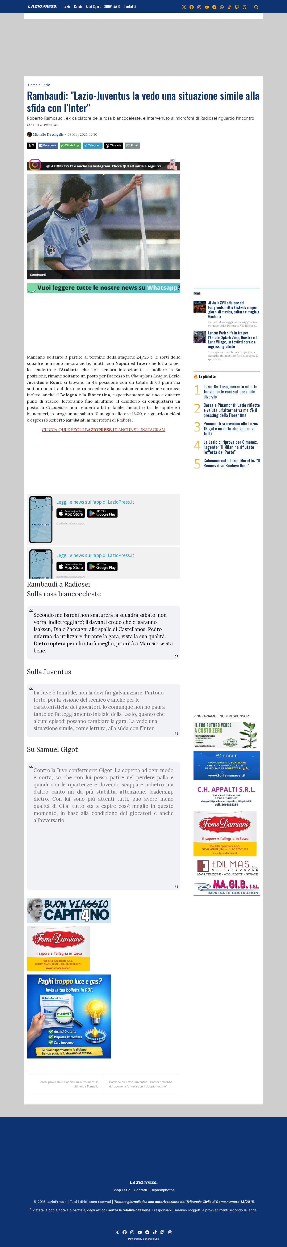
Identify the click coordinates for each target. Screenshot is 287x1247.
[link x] (184, 6)
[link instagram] (199, 6)
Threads (115, 145)
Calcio (78, 6)
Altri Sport (93, 6)
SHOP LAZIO (112, 6)
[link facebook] (191, 6)
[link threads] (244, 6)
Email (134, 145)
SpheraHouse (151, 1238)
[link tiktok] (229, 6)
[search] (256, 6)
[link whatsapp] (222, 6)
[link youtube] (207, 6)
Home (32, 85)
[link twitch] (237, 6)
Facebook (49, 145)
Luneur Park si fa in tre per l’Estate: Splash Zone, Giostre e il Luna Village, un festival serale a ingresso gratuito (232, 339)
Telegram (94, 145)
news (197, 293)
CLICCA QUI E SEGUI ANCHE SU (103, 429)
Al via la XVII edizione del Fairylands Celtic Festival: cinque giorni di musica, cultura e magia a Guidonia (233, 309)
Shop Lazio (121, 1190)
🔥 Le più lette (205, 376)
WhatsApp (72, 145)
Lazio (67, 6)
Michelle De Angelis (48, 134)
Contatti (130, 6)
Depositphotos (162, 1190)
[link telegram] (214, 6)
